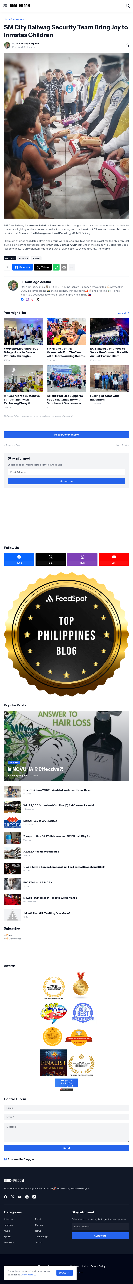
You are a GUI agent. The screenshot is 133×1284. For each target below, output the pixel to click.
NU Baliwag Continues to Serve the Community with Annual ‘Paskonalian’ (109, 352)
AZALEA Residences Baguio (41, 851)
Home (7, 19)
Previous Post (13, 445)
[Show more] (72, 267)
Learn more (27, 1274)
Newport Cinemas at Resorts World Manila (50, 897)
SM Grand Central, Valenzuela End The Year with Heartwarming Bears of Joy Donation (65, 352)
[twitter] (37, 299)
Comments (14, 938)
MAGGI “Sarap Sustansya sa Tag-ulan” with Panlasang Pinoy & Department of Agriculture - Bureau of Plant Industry (23, 399)
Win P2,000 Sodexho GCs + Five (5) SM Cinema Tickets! (58, 805)
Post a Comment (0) (66, 434)
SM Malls (36, 258)
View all (122, 312)
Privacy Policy (98, 1266)
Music (7, 1230)
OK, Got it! (64, 1272)
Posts (11, 935)
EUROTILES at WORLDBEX (40, 820)
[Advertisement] (66, 516)
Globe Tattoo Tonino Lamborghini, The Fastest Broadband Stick (64, 866)
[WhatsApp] (56, 267)
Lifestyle (8, 1225)
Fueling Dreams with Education (104, 397)
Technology (41, 1236)
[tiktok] (32, 299)
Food (38, 1219)
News (38, 1230)
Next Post (121, 445)
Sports (7, 1236)
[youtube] (19, 1197)
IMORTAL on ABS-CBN (37, 882)
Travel (38, 1242)
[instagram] (27, 299)
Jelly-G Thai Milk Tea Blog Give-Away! (46, 913)
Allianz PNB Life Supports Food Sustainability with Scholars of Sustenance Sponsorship (65, 399)
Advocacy (18, 19)
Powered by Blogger (21, 1159)
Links (85, 1266)
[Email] (64, 267)
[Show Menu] (5, 6)
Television (9, 1242)
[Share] (126, 45)
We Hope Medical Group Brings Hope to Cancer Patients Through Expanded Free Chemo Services (21, 352)
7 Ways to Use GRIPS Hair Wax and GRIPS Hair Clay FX (56, 836)
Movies (39, 1225)
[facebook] (22, 299)
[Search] (128, 6)
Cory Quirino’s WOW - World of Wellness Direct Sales (57, 790)
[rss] (34, 1197)
